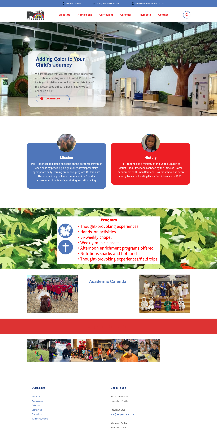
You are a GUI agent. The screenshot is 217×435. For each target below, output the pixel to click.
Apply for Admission (108, 326)
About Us (64, 14)
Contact (163, 14)
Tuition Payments (40, 419)
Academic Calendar (108, 281)
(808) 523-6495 (73, 3)
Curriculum (106, 14)
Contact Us (37, 410)
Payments (145, 14)
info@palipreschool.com (108, 3)
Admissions (85, 14)
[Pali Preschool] (35, 14)
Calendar (125, 14)
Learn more (53, 98)
